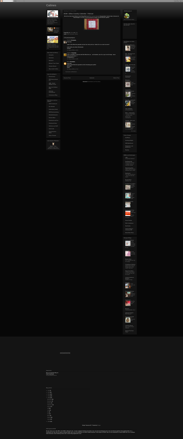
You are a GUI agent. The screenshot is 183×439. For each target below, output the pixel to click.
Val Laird (127, 250)
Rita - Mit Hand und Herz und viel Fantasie (130, 55)
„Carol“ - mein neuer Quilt (133, 83)
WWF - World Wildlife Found (52, 84)
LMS (126, 157)
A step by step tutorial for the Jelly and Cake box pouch (129, 273)
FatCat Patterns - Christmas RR (129, 229)
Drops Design (128, 220)
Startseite (91, 78)
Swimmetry (127, 77)
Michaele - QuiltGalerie (128, 81)
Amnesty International (52, 92)
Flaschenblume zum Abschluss (133, 58)
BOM (68, 34)
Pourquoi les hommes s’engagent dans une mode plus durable (129, 164)
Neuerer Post (67, 78)
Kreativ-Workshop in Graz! (133, 102)
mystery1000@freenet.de (51, 375)
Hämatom (51, 60)
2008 (49, 421)
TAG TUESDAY (128, 108)
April (48, 413)
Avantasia (51, 57)
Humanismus (52, 76)
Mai (48, 412)
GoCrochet (128, 300)
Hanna (68, 61)
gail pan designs (129, 312)
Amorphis (51, 55)
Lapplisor (69, 52)
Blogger (99, 425)
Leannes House (129, 325)
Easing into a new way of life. (133, 253)
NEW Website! (128, 313)
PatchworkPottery (129, 291)
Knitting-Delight (129, 140)
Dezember (49, 399)
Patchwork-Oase (53, 123)
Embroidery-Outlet (53, 109)
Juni (48, 410)
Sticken (76, 34)
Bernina (127, 308)
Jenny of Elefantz (129, 240)
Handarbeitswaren (53, 114)
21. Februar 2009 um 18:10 (72, 50)
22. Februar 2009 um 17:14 (72, 69)
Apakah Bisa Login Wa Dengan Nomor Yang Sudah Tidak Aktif (130, 267)
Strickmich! (128, 76)
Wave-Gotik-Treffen (53, 68)
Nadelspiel (127, 173)
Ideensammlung (129, 201)
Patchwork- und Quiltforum (129, 146)
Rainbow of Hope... (129, 279)
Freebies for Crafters (130, 183)
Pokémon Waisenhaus (54, 148)
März (48, 415)
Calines (51, 5)
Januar (48, 419)
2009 (49, 397)
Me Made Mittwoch (129, 45)
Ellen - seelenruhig (129, 112)
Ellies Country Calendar (94, 16)
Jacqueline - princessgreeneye (129, 90)
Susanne (69, 40)
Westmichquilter (129, 168)
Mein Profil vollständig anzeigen (56, 31)
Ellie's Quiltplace (129, 223)
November (49, 401)
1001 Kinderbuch (53, 103)
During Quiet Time (129, 210)
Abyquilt (127, 282)
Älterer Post (116, 78)
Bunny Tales (128, 259)
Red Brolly (127, 225)
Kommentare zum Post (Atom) (94, 81)
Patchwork (72, 34)
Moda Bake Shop (129, 232)
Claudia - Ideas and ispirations (130, 121)
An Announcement (129, 109)
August (48, 406)
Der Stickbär (52, 106)
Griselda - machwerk (130, 100)
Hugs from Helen (129, 270)
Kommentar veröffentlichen (71, 71)
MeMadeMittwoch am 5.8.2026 (133, 47)
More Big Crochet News (133, 302)
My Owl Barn (128, 179)
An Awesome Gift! (133, 319)
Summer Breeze (52, 66)
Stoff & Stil (51, 128)
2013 (49, 390)
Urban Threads (52, 135)
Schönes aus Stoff (53, 126)
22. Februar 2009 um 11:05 (72, 58)
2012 (49, 392)
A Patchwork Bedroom (130, 158)
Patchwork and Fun (53, 120)
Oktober (49, 402)
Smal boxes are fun (133, 285)
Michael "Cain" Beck (54, 63)
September (49, 404)
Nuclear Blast (52, 117)
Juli (48, 408)
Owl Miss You (128, 180)
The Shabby (128, 192)
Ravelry (127, 149)
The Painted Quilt (129, 316)
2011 (49, 394)
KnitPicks (127, 137)
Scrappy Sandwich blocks (133, 186)
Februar (49, 417)
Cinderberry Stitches (130, 264)
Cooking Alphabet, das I (130, 309)
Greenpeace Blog (53, 95)
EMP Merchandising (54, 112)
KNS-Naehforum (129, 143)
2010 (49, 395)
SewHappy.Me (128, 161)
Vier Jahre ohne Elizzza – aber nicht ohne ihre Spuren (130, 175)
